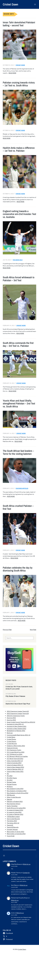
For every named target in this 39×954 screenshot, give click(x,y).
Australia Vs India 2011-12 (15, 724)
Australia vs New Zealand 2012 (16, 728)
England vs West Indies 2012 (16, 746)
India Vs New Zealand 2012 (15, 767)
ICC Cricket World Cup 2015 (15, 752)
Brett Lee (10, 733)
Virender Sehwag (12, 829)
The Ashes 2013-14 (13, 823)
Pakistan (9, 799)
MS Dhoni (10, 786)
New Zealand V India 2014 (15, 789)
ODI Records (11, 795)
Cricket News (20, 65)
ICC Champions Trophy (14, 750)
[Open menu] (35, 4)
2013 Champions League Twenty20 (18, 713)
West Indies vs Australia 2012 (16, 834)
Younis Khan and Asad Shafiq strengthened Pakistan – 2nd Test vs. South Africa (19, 403)
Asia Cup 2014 (11, 720)
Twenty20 (10, 825)
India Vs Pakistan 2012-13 (15, 769)
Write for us (26, 864)
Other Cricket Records (14, 797)
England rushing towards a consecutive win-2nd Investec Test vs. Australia (19, 214)
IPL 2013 (9, 780)
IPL (8, 774)
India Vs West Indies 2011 (15, 771)
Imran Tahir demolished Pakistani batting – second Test (19, 24)
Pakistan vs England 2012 (15, 801)
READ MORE (12, 73)
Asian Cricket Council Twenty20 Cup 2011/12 (21, 722)
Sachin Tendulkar (12, 806)
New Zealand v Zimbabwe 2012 (16, 791)
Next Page (33, 629)
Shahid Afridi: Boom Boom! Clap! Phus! (18, 704)
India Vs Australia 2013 (14, 763)
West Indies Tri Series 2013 (15, 832)
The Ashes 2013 (17, 260)
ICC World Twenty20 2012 (15, 758)
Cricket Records (12, 743)
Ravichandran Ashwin (13, 804)
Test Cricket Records (13, 819)
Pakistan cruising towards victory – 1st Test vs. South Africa (19, 84)
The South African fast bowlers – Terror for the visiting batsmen (18, 452)
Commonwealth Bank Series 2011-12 (18, 735)
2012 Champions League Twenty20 (18, 711)
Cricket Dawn (10, 4)
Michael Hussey (12, 784)
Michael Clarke (11, 782)
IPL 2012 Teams (12, 778)
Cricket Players (11, 741)
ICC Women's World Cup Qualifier (17, 756)
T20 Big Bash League (13, 816)
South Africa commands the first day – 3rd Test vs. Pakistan (18, 344)
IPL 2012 (9, 776)
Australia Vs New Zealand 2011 (16, 726)
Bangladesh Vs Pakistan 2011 (16, 731)
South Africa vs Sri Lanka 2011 (16, 808)
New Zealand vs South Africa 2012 (17, 793)
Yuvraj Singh (10, 836)
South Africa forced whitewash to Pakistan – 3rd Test (18, 279)
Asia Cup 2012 (11, 718)
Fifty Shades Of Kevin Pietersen (15, 696)
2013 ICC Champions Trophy (16, 716)
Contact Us (26, 873)
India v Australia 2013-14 (15, 761)
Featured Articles (22, 488)
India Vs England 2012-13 (15, 765)
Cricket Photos (11, 739)
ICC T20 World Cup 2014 (14, 754)
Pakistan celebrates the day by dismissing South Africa (17, 569)
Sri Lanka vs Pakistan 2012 (15, 814)
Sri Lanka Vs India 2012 (14, 812)
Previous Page (7, 629)
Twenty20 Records (12, 827)
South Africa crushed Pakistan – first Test (18, 507)
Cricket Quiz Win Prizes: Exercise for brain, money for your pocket (19, 688)
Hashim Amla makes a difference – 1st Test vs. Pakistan (19, 149)
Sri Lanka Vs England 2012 (15, 810)
